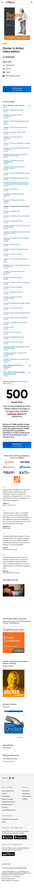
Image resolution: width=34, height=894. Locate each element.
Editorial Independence (8, 878)
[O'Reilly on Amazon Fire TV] (8, 855)
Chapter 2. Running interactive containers (16, 144)
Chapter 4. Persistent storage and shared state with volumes (16, 233)
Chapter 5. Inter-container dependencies (16, 313)
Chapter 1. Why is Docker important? (15, 128)
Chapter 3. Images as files (11, 212)
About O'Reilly (7, 787)
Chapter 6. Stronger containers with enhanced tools (15, 354)
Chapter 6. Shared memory (12, 333)
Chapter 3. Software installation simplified (13, 195)
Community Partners (8, 802)
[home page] (10, 2)
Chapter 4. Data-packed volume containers (14, 273)
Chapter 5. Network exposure (12, 278)
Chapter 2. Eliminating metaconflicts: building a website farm (15, 156)
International (7, 816)
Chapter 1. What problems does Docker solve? (16, 122)
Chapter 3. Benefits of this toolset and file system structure (16, 227)
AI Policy (25, 799)
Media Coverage (7, 799)
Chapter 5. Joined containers (12, 309)
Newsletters (26, 794)
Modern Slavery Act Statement (10, 880)
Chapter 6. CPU (8, 328)
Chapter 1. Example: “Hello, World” (14, 133)
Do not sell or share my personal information (14, 868)
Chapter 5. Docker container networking (16, 283)
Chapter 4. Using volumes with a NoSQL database (16, 239)
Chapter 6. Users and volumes (13, 342)
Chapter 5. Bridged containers (13, 293)
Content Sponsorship (8, 810)
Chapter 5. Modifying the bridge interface (16, 304)
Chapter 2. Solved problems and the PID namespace (16, 149)
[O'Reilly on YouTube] (13, 778)
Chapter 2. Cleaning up (11, 189)
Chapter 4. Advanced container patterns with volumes (16, 266)
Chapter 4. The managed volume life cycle (15, 260)
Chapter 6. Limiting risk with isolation (15, 323)
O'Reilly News (6, 796)
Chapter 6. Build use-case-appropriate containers (16, 360)
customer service (15, 413)
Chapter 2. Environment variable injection (16, 174)
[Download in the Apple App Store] (7, 839)
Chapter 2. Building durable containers (16, 178)
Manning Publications (13, 76)
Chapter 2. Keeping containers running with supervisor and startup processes (15, 184)
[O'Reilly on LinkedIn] (10, 778)
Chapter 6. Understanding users (13, 338)
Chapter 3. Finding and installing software (14, 201)
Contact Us (26, 791)
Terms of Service (6, 876)
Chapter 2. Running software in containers (13, 138)
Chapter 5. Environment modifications (15, 318)
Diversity (4, 807)
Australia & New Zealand (10, 819)
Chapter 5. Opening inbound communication (12, 298)
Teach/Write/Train (8, 791)
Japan (4, 822)
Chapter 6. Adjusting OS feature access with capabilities (16, 348)
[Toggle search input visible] (32, 2)
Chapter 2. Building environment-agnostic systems (14, 168)
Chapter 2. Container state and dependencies (13, 162)
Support (25, 787)
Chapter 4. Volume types (11, 245)
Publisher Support (8, 761)
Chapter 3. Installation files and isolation (16, 216)
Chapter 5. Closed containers (12, 288)
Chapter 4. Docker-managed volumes (15, 250)
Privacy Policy (26, 796)
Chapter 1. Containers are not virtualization (13, 116)
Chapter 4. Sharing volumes (12, 255)
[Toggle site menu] (2, 2)
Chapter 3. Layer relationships (13, 221)
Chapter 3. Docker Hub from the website (16, 207)
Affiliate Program (7, 804)
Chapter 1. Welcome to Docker (13, 110)
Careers (4, 794)
